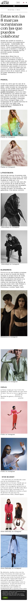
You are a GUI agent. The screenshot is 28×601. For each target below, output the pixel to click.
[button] (26, 2)
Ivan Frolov (18, 390)
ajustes (22, 595)
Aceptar (5, 597)
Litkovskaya (15, 177)
